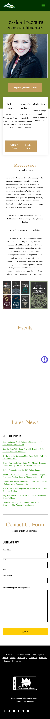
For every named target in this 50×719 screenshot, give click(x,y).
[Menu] (43, 5)
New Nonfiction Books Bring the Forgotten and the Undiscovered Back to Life (23, 443)
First (4, 560)
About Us (33, 657)
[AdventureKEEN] (9, 6)
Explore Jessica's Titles (25, 87)
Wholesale (43, 657)
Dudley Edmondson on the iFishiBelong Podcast (22, 470)
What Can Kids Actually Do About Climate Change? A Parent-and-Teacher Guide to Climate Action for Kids (25, 475)
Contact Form (14, 146)
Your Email (8, 575)
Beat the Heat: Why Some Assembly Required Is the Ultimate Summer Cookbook (23, 450)
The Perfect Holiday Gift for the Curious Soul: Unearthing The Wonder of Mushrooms (21, 503)
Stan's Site (28, 146)
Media (13, 657)
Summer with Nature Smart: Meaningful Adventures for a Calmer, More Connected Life (25, 482)
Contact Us (16, 661)
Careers (7, 661)
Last (4, 569)
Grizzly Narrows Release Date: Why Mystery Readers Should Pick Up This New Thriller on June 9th (24, 464)
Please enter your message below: (17, 587)
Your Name (8, 550)
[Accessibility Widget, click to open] (44, 359)
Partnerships (22, 657)
